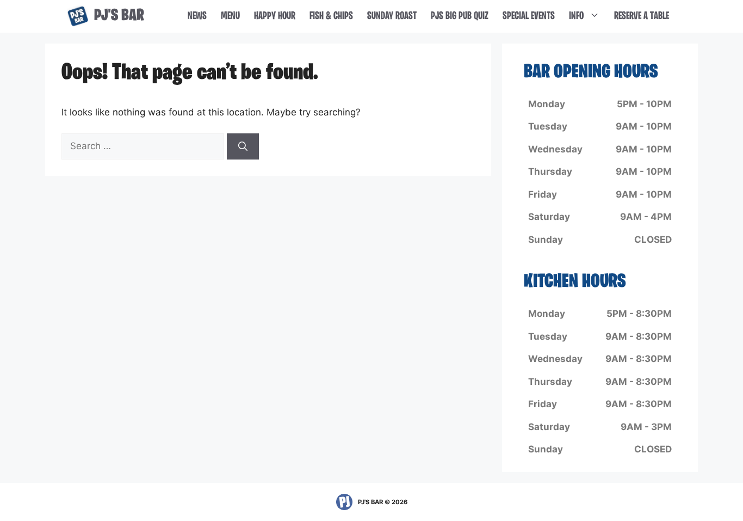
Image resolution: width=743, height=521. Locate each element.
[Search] (243, 146)
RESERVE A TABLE (641, 16)
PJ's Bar (119, 16)
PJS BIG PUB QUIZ (459, 16)
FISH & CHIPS (331, 16)
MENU (230, 16)
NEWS (197, 16)
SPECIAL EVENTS (529, 16)
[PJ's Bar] (78, 16)
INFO (576, 16)
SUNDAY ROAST (392, 16)
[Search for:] (144, 145)
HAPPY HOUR (274, 16)
